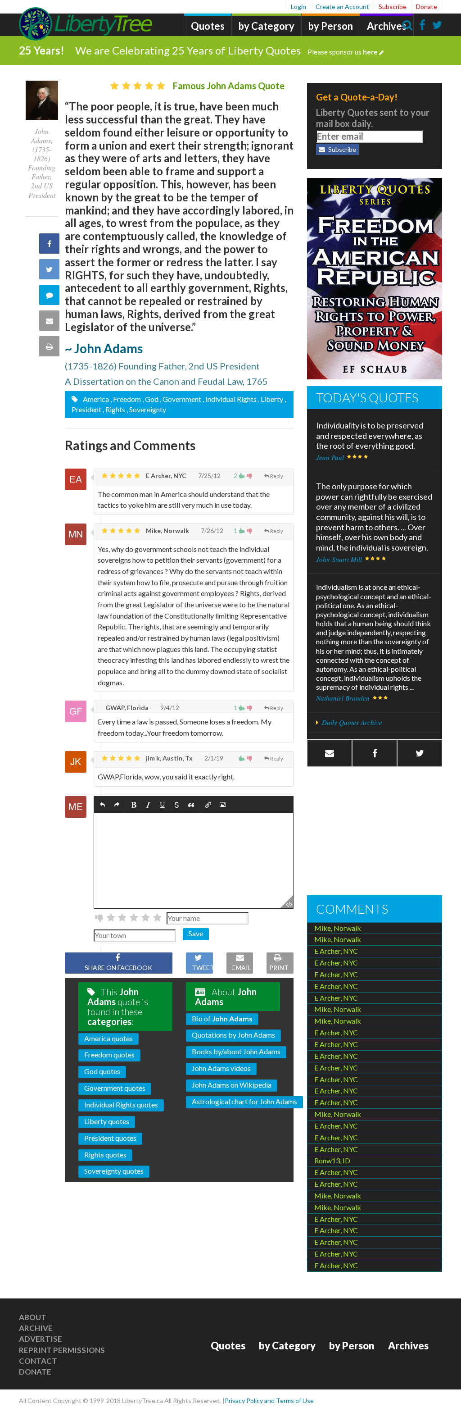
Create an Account (342, 6)
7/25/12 (209, 475)
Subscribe (393, 6)
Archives (387, 26)
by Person (330, 26)
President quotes (110, 1138)
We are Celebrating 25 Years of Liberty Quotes (226, 50)
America (95, 399)
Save (196, 933)
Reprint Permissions (62, 1350)
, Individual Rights (230, 399)
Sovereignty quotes (114, 1170)
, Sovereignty (146, 409)
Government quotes (114, 1088)
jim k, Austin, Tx (169, 758)
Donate (426, 6)
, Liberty (270, 399)
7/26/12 (211, 530)
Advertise (40, 1339)
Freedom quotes (109, 1054)
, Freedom (125, 399)
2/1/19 (213, 758)
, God (150, 399)
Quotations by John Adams (233, 1034)
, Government (180, 399)
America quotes (108, 1038)
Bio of (222, 1018)
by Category (266, 26)
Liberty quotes (106, 1121)
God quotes (102, 1071)
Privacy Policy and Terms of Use (269, 1400)
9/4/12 (169, 707)
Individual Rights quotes (121, 1104)
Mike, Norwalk (167, 530)
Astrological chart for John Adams (244, 1101)
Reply (276, 476)
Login (298, 6)
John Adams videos (221, 1068)
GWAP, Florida (126, 707)
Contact (38, 1361)
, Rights (114, 409)
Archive (36, 1328)
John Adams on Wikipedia (231, 1084)
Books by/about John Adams (236, 1051)
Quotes (208, 26)
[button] (102, 805)
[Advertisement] (374, 832)
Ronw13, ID (332, 1160)
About (32, 1317)
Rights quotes (105, 1154)
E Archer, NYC (165, 475)
